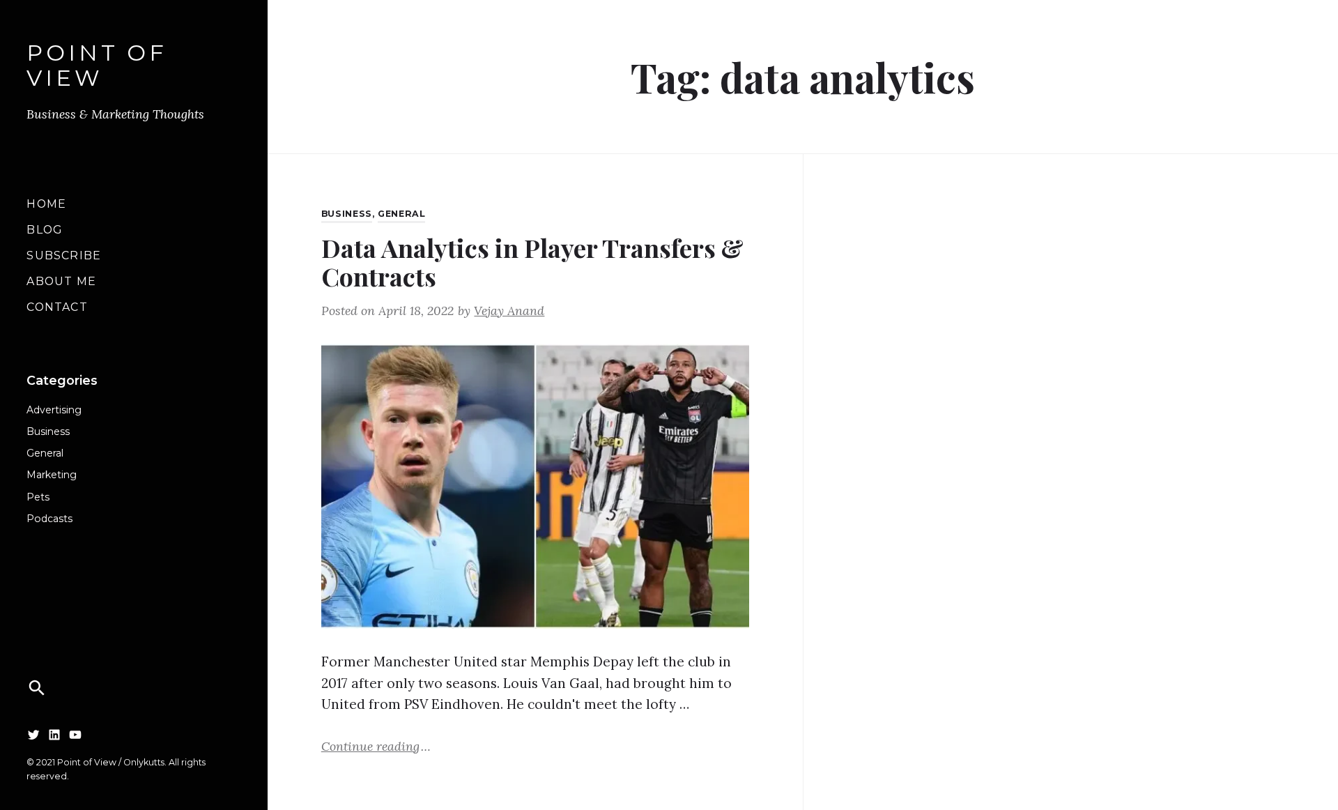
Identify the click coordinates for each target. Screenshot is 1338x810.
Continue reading (376, 745)
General (44, 453)
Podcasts (49, 518)
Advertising (54, 410)
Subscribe (63, 255)
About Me (60, 281)
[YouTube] (75, 734)
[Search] (36, 688)
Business (48, 431)
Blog (44, 229)
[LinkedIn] (54, 734)
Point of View (96, 66)
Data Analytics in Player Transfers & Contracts (532, 262)
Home (46, 204)
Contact (56, 307)
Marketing (51, 474)
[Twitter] (33, 734)
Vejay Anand (509, 311)
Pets (37, 497)
